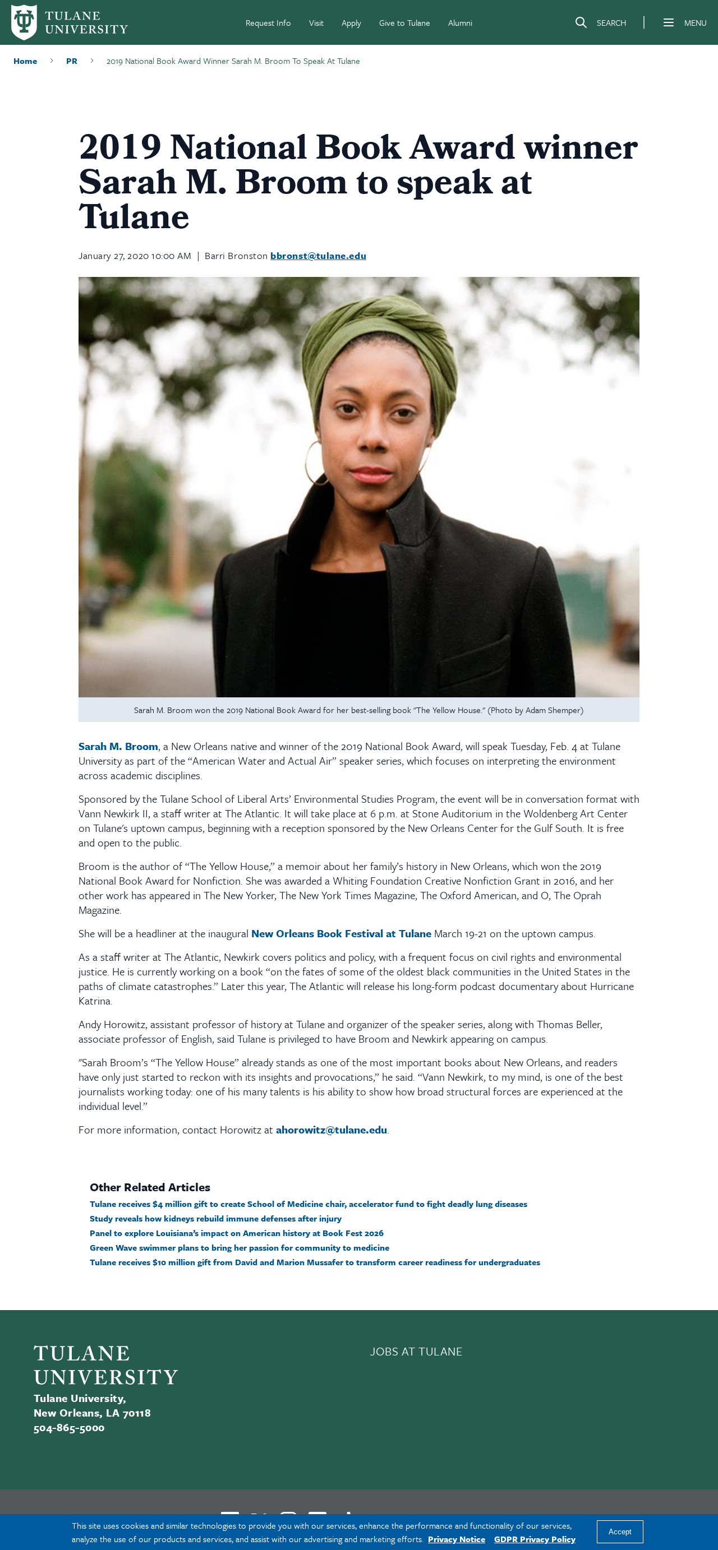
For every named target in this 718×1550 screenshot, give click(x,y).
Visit (316, 22)
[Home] (69, 22)
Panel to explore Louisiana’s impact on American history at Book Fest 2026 (237, 1233)
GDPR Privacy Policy (535, 1539)
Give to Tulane (404, 22)
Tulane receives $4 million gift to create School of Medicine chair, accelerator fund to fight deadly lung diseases (308, 1203)
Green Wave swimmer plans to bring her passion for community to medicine (239, 1247)
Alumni (460, 22)
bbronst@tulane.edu (318, 255)
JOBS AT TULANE (416, 1351)
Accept (620, 1532)
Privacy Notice (456, 1539)
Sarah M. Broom (118, 745)
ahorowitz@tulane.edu (331, 1129)
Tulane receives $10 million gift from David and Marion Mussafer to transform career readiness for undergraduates (315, 1262)
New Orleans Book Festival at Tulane (341, 933)
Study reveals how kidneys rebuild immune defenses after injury (216, 1218)
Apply (351, 22)
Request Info (268, 22)
